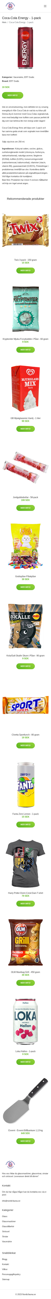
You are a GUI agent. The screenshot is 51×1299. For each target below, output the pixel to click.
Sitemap (5, 1279)
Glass (4, 1216)
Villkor (4, 1269)
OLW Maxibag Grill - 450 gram (25, 972)
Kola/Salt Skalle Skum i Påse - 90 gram (25, 655)
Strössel (5, 1231)
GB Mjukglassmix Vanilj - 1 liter (26, 418)
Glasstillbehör (8, 1226)
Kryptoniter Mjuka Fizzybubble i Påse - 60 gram (25, 339)
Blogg (4, 1259)
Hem (4, 22)
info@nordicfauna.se (11, 1201)
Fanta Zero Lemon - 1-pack (26, 814)
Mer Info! (13, 95)
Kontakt (5, 1264)
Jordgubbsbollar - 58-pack (25, 497)
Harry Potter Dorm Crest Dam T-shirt (25, 893)
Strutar (5, 1236)
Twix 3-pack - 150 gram (25, 260)
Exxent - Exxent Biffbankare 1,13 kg (25, 1130)
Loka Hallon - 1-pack (25, 1051)
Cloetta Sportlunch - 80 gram (25, 735)
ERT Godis (29, 77)
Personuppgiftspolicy (11, 1274)
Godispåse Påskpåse (25, 576)
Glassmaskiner (9, 1221)
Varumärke (18, 77)
